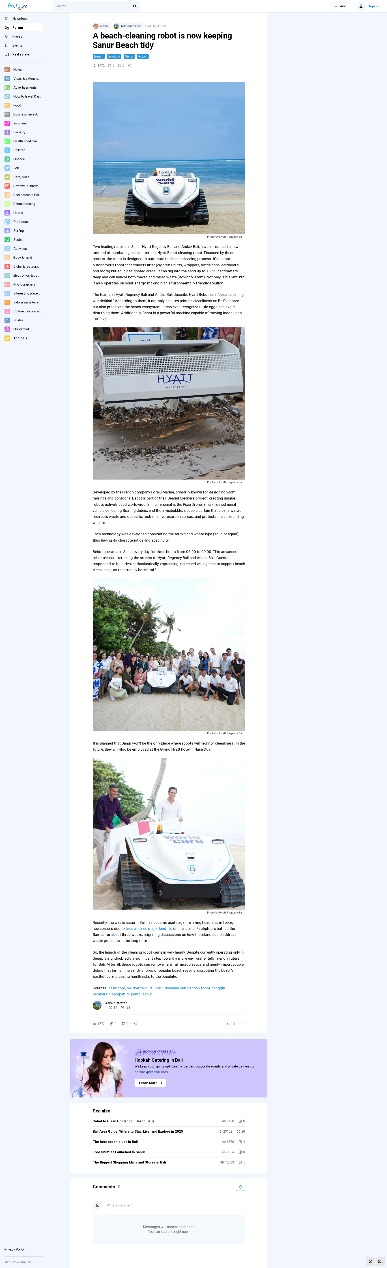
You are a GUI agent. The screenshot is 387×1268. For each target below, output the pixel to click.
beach (98, 56)
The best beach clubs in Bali (115, 1142)
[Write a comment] (370, 1261)
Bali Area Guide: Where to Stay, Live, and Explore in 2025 (138, 1131)
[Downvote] (241, 1024)
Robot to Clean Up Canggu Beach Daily (123, 1121)
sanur (129, 56)
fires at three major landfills (149, 928)
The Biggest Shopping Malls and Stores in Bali (129, 1162)
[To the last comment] (380, 1261)
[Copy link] (129, 65)
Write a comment (119, 1205)
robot (142, 56)
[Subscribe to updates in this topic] (240, 1187)
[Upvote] (228, 1024)
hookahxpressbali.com (151, 1072)
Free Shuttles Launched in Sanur (119, 1152)
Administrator (116, 1003)
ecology (114, 56)
